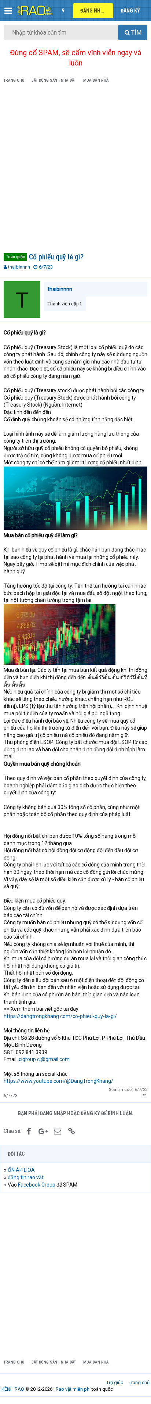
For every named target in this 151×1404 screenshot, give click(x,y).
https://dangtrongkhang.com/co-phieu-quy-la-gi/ (60, 1016)
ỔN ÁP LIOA (21, 1170)
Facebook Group (36, 1185)
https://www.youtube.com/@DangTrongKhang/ (58, 1081)
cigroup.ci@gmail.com (44, 1059)
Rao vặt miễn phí (73, 1389)
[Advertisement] (75, 169)
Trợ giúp (115, 1382)
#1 (144, 1095)
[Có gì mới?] (63, 10)
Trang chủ (139, 1382)
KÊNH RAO (12, 1389)
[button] (8, 11)
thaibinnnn (19, 267)
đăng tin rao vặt (26, 1177)
